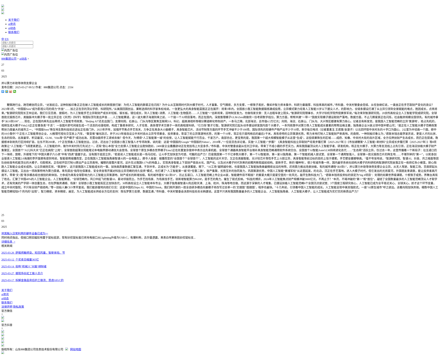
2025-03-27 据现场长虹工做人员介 (22, 273)
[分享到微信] (14, 91)
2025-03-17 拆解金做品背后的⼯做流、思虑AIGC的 (32, 280)
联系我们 (6, 302)
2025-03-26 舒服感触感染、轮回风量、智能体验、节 (33, 252)
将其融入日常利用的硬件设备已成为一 (24, 233)
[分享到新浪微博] (10, 91)
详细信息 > (8, 241)
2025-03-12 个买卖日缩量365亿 (20, 259)
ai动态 (23, 58)
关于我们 (6, 290)
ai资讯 (5, 294)
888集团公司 (8, 58)
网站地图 (75, 349)
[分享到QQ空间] (6, 91)
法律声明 (6, 306)
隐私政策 (18, 306)
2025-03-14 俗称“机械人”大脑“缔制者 (24, 266)
